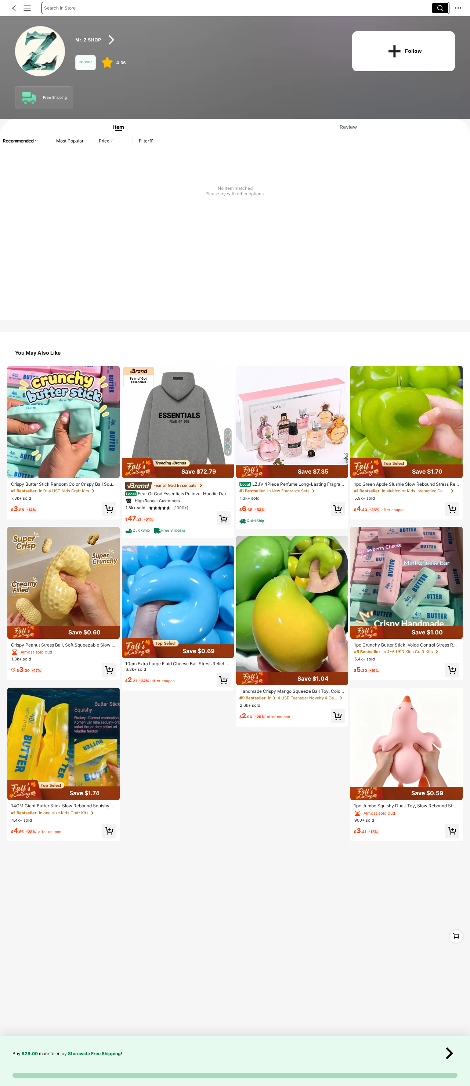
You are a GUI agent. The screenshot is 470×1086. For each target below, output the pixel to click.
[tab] (116, 127)
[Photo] (29, 97)
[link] (40, 51)
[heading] (206, 39)
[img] (63, 632)
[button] (14, 8)
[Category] (27, 8)
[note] (138, 530)
